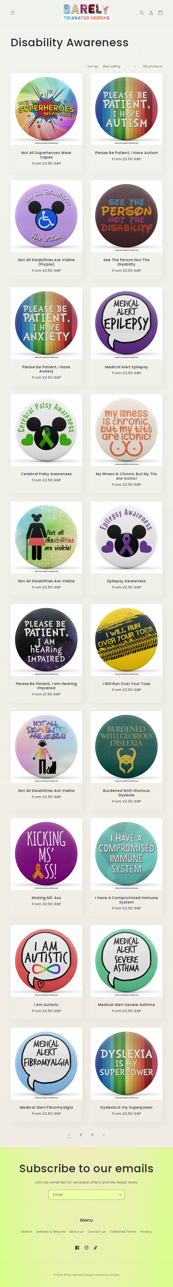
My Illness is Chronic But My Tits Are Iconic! (126, 476)
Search (26, 1232)
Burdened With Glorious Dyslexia (126, 793)
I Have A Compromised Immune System (126, 900)
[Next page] (103, 1135)
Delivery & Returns (50, 1232)
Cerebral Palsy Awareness (46, 474)
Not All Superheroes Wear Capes (46, 155)
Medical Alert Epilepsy (126, 367)
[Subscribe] (119, 1195)
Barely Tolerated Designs (79, 1274)
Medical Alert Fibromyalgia (46, 1107)
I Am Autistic (46, 1005)
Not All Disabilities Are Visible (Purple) (46, 262)
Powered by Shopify (107, 1274)
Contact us (97, 1232)
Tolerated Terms (123, 1232)
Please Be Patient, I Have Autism (126, 153)
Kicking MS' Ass (46, 898)
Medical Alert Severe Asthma (126, 1005)
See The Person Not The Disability (126, 262)
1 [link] (69, 1135)
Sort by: (93, 66)
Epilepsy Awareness (126, 581)
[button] (12, 12)
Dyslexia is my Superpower (126, 1107)
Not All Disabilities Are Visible (46, 581)
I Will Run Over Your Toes (127, 684)
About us (76, 1232)
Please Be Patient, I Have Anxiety (46, 369)
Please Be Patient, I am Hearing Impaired (46, 686)
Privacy (146, 1232)
